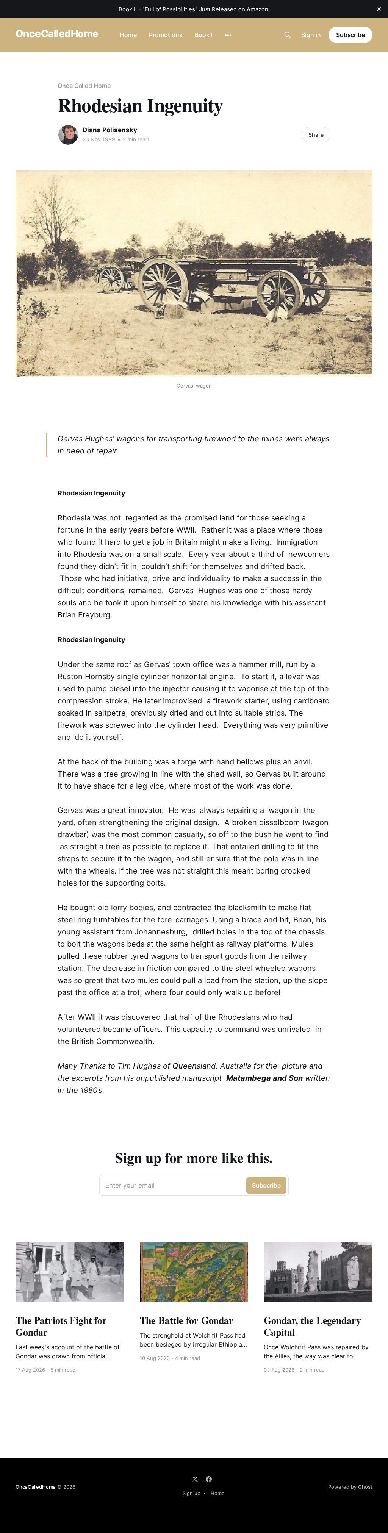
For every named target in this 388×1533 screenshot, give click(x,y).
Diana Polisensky (110, 130)
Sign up (191, 1493)
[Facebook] (209, 1479)
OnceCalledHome (57, 34)
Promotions (166, 35)
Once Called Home (84, 85)
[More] (228, 35)
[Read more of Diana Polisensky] (68, 134)
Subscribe (350, 35)
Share (316, 134)
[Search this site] (288, 35)
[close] (379, 9)
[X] (195, 1479)
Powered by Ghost (350, 1487)
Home (128, 35)
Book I (204, 35)
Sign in (311, 35)
